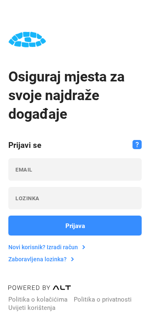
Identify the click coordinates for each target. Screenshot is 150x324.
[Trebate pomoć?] (137, 144)
